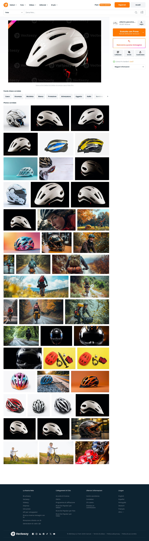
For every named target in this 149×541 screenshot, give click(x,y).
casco (7, 96)
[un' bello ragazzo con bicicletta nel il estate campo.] (21, 452)
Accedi (138, 5)
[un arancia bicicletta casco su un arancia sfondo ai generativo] (90, 381)
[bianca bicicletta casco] (21, 144)
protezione (52, 96)
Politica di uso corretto (129, 534)
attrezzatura (66, 96)
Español (121, 499)
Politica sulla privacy (113, 534)
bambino (99, 96)
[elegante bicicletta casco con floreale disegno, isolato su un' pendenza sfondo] (22, 242)
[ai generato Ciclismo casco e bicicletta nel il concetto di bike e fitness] (20, 168)
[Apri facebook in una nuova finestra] (33, 534)
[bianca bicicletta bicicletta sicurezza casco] (90, 118)
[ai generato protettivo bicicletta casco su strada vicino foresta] (53, 381)
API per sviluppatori (30, 512)
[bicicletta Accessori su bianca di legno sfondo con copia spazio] (56, 168)
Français (121, 509)
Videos (31, 5)
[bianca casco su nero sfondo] (50, 194)
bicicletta (29, 96)
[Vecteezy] (6, 5)
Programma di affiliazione (65, 502)
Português (122, 502)
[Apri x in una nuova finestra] (51, 534)
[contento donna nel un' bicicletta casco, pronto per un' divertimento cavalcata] (56, 220)
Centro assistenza (92, 496)
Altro (120, 512)
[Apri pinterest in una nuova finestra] (43, 534)
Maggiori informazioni (122, 67)
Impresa (26, 506)
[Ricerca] (136, 12)
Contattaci (90, 499)
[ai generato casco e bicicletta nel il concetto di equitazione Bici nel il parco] (93, 220)
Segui (141, 24)
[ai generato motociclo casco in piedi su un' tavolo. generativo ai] (90, 429)
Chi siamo (90, 502)
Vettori (12, 5)
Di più (53, 5)
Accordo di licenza (62, 496)
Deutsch (121, 506)
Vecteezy (26, 499)
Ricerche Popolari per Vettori (64, 507)
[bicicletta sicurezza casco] (50, 118)
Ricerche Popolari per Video (64, 515)
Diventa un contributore (91, 507)
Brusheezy (27, 496)
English (121, 496)
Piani (96, 5)
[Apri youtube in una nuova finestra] (54, 534)
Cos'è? (131, 62)
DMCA (58, 499)
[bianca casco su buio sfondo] (20, 220)
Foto (22, 5)
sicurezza (18, 96)
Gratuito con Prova (129, 32)
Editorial (42, 5)
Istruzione (26, 509)
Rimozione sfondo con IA (32, 520)
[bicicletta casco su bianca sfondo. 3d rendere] (16, 118)
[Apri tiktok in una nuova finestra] (47, 534)
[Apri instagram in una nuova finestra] (36, 534)
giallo (89, 96)
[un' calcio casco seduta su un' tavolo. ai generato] (57, 242)
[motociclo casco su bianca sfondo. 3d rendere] (16, 194)
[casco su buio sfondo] (90, 194)
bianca (40, 96)
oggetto (79, 96)
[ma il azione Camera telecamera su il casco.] (92, 452)
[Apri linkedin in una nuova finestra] (40, 534)
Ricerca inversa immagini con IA (34, 516)
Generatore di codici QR (32, 524)
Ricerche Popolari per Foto (65, 511)
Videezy (26, 502)
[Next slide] (105, 96)
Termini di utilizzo (99, 534)
